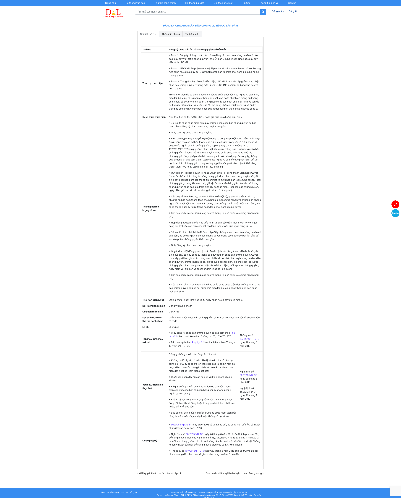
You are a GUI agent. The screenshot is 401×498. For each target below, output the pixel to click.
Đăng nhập (278, 11)
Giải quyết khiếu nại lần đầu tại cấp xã (160, 473)
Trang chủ (110, 2)
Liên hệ (292, 2)
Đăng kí (293, 11)
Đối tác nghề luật (223, 2)
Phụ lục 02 (198, 342)
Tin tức (246, 2)
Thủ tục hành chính (165, 2)
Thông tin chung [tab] (171, 34)
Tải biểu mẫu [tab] (192, 34)
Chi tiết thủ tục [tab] (148, 34)
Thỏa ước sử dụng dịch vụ (112, 492)
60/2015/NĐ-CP (248, 375)
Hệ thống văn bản (135, 2)
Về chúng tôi (131, 492)
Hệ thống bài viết (194, 2)
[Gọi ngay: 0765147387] (395, 204)
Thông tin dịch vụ (269, 2)
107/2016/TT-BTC (249, 338)
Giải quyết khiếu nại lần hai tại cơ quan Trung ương (234, 473)
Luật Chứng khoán (181, 424)
